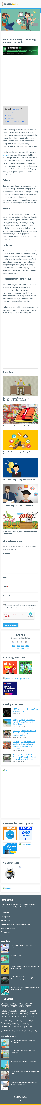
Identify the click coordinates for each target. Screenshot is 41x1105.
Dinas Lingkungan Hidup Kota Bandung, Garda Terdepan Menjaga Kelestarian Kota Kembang (24, 745)
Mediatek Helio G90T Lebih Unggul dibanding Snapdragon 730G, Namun (23, 978)
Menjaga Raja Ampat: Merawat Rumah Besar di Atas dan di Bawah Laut (24, 722)
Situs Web (6, 596)
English (28, 1007)
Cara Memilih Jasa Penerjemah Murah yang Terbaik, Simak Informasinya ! (19, 399)
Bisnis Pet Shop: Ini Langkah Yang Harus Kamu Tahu (20, 453)
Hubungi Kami (5, 917)
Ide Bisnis (13, 1010)
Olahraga (24, 1017)
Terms (14, 1101)
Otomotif (34, 1017)
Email (5, 587)
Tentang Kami (5, 932)
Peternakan (6, 1023)
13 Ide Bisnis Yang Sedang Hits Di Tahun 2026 (19, 480)
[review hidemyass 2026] (11, 879)
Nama (5, 577)
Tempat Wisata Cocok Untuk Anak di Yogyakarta (23, 1041)
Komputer (33, 1013)
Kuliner (4, 1017)
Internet (5, 1013)
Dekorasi (14, 1007)
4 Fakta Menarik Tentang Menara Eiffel (23, 1061)
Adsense (4, 1003)
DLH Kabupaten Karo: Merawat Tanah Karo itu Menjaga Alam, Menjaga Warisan (24, 733)
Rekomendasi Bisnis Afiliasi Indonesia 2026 (15, 924)
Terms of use (5, 936)
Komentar (7, 553)
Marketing (14, 1017)
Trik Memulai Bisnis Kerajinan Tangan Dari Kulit (25, 1073)
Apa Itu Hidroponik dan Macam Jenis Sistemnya (23, 1052)
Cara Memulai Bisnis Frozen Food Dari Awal (19, 426)
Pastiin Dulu (23, 1097)
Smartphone (6, 1027)
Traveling (18, 1030)
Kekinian (14, 1013)
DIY (21, 1007)
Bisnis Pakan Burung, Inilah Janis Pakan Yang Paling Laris (20, 532)
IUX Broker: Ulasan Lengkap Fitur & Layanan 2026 (25, 710)
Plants (15, 1023)
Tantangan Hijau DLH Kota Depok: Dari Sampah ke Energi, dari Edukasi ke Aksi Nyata (24, 757)
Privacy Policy (5, 920)
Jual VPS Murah (16, 956)
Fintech (4, 1010)
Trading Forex (6, 1030)
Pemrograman (6, 1020)
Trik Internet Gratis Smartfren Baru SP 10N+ (23, 946)
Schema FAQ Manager (8, 928)
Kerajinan (23, 1013)
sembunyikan (17, 109)
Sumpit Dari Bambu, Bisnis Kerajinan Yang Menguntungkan (25, 988)
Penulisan (18, 1020)
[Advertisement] (20, 79)
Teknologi (29, 1027)
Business (4, 1007)
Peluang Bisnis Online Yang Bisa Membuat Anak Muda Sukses (25, 967)
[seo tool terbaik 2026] (21, 868)
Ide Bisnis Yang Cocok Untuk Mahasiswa (18, 506)
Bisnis (20, 1003)
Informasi (33, 1010)
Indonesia (23, 1010)
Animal (13, 1003)
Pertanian (28, 1020)
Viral (26, 1030)
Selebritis (24, 1023)
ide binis (6, 155)
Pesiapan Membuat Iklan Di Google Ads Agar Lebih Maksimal (24, 1083)
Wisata (34, 1030)
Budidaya (29, 1003)
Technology (18, 1027)
